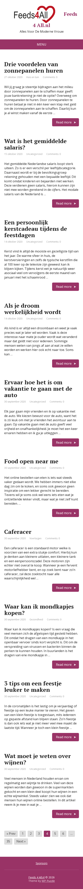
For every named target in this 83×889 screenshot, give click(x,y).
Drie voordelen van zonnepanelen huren (33, 67)
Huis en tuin (32, 77)
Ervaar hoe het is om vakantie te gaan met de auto (38, 388)
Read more (64, 122)
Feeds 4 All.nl (55, 19)
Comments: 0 (50, 77)
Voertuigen (36, 538)
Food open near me (31, 461)
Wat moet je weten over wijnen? (37, 759)
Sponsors (41, 863)
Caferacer (17, 532)
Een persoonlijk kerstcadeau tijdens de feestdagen (35, 228)
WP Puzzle (48, 881)
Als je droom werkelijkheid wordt (32, 309)
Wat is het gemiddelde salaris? (35, 144)
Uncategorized (34, 154)
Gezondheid (36, 619)
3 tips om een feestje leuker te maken (33, 686)
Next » (21, 841)
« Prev (11, 833)
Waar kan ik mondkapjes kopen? (39, 610)
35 (8, 841)
